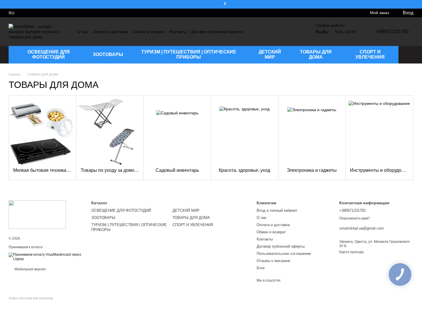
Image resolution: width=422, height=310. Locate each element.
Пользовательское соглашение (284, 253)
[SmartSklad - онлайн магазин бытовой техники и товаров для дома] (37, 214)
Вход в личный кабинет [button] (277, 210)
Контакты (178, 31)
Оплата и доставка (110, 31)
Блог (261, 268)
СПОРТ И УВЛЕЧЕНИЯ (370, 54)
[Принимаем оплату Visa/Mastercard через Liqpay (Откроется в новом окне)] (46, 257)
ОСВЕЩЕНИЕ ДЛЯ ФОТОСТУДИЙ (49, 54)
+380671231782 (392, 31)
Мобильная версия (30, 269)
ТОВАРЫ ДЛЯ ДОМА (316, 54)
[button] (417, 4)
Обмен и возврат (149, 31)
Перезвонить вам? (354, 218)
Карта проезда (351, 252)
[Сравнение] (28, 13)
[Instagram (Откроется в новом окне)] (288, 31)
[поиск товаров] (408, 54)
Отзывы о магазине (273, 261)
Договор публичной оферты (217, 31)
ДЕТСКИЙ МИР (270, 54)
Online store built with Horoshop (31, 298)
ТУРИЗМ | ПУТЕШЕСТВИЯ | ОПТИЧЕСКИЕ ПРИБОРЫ (188, 54)
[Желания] (39, 13)
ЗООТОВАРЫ (108, 54)
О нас (83, 31)
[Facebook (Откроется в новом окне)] (295, 31)
